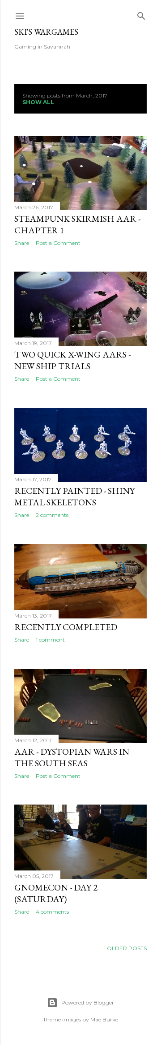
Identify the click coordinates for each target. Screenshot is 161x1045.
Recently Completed (65, 627)
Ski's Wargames (46, 32)
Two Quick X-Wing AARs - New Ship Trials (72, 360)
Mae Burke (104, 1019)
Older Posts (127, 948)
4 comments (52, 911)
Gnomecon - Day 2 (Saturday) (55, 893)
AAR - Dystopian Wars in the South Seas (71, 757)
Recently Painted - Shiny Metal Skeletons (74, 496)
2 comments (52, 515)
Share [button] (21, 243)
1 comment (50, 639)
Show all (38, 102)
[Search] (141, 14)
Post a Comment (58, 243)
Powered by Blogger (87, 1002)
